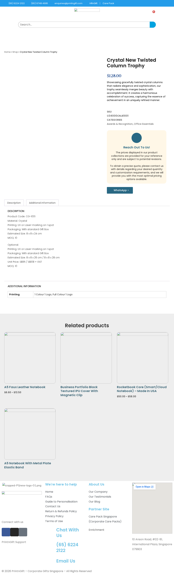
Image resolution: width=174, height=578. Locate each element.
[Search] (153, 25)
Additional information (42, 203)
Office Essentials (144, 124)
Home (7, 51)
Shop (15, 51)
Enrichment (96, 530)
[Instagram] (14, 532)
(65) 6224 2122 (67, 548)
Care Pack (108, 3)
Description (14, 203)
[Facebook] (6, 532)
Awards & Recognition (120, 124)
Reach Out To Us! (136, 147)
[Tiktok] (23, 532)
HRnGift (93, 3)
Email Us (65, 561)
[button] (87, 35)
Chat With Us (67, 533)
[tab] (14, 203)
